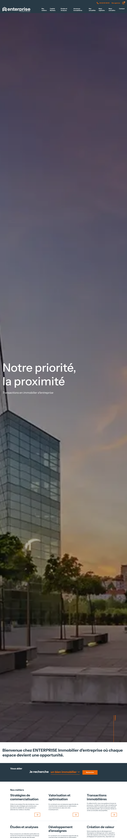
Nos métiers (44, 9)
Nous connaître (112, 9)
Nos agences (116, 3)
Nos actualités (92, 9)
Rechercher (90, 772)
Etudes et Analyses (64, 9)
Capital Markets (52, 9)
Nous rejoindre (102, 9)
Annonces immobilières (77, 9)
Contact (122, 9)
